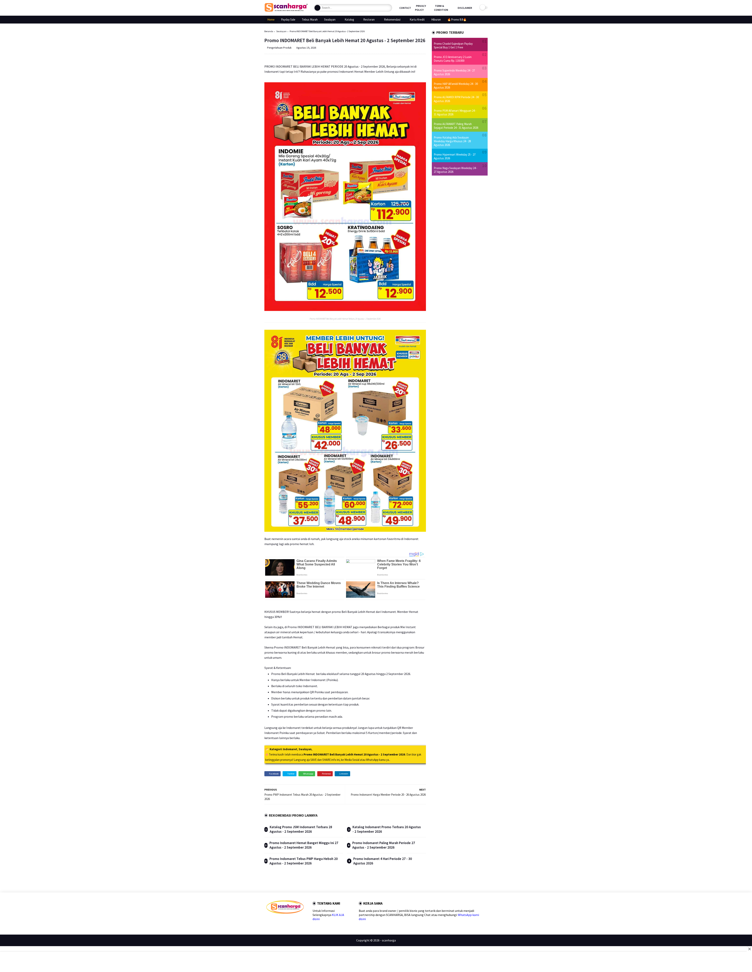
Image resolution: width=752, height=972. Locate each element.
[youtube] (299, 921)
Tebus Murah (310, 19)
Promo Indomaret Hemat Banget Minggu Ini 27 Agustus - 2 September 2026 (303, 845)
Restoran (369, 19)
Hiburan (436, 19)
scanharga (389, 940)
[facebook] (268, 921)
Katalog (349, 19)
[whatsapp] (280, 921)
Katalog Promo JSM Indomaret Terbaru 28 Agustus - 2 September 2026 (301, 829)
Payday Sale (288, 19)
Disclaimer (465, 8)
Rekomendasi (392, 19)
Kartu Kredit (417, 19)
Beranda (268, 31)
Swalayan (329, 19)
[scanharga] (286, 11)
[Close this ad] (749, 949)
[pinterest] (286, 921)
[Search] (317, 8)
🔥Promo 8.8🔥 (457, 19)
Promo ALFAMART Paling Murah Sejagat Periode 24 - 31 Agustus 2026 (456, 126)
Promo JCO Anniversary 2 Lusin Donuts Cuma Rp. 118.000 (453, 59)
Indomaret (290, 749)
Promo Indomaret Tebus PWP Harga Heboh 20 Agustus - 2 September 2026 (303, 861)
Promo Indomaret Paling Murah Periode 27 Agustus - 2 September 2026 (383, 845)
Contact (405, 8)
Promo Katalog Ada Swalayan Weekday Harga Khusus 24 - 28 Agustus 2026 (452, 141)
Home (271, 19)
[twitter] (274, 921)
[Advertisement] (376, 962)
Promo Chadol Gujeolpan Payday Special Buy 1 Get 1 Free (453, 45)
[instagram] (293, 921)
